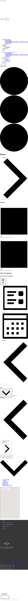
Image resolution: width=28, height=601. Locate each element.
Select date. (15, 395)
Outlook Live (5, 483)
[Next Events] (5, 384)
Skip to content (3, 0)
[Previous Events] (15, 382)
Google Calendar (6, 479)
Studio (4, 46)
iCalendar (5, 480)
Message (3, 590)
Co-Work (5, 44)
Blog (4, 50)
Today (1, 387)
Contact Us (5, 48)
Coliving (8, 40)
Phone (3, 580)
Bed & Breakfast (6, 39)
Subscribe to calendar (6, 456)
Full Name (4, 577)
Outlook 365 (5, 482)
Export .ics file (6, 484)
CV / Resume (4, 592)
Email (3, 582)
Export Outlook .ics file (7, 485)
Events (7, 47)
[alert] (14, 221)
